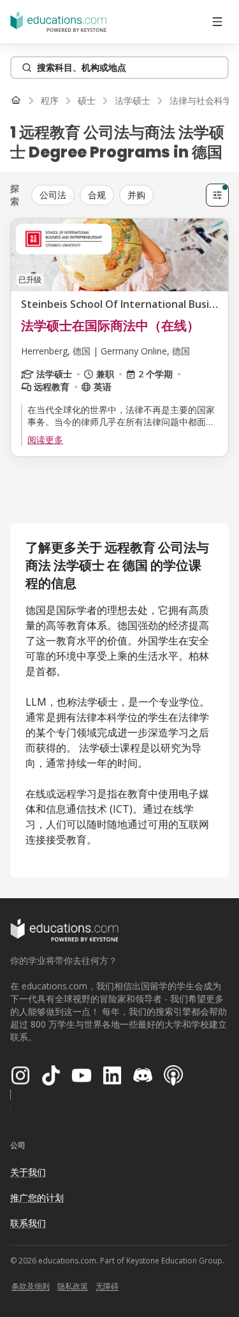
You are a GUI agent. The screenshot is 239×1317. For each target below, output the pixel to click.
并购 (136, 195)
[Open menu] (217, 21)
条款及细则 (30, 1286)
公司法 (53, 195)
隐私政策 (72, 1286)
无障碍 (107, 1286)
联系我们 (28, 1223)
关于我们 (28, 1172)
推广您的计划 (37, 1197)
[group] (116, 195)
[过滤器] (217, 195)
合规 (97, 195)
